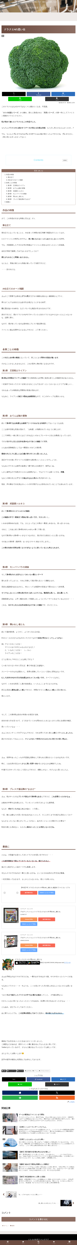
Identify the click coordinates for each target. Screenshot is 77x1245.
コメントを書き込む (38, 1219)
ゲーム (36, 1070)
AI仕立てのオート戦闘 (15, 180)
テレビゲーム (12, 1070)
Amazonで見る (29, 919)
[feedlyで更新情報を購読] (20, 1098)
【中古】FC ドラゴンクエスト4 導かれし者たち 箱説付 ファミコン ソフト (45, 887)
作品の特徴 (10, 174)
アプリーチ (67, 962)
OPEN (64, 160)
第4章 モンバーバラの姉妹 (17, 194)
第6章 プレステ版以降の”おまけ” (19, 199)
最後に (8, 202)
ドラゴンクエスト (45, 1070)
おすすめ (21, 1070)
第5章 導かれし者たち (16, 196)
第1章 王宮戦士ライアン (16, 185)
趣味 (5, 1070)
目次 (35, 171)
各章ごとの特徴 (11, 183)
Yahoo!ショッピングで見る (47, 892)
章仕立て (11, 177)
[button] (57, 99)
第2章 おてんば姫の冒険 (16, 188)
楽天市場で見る (29, 892)
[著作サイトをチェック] (20, 1093)
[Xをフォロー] (57, 1093)
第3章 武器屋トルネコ (16, 191)
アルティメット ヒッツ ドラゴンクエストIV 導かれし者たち (40, 911)
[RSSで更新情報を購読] (57, 1098)
